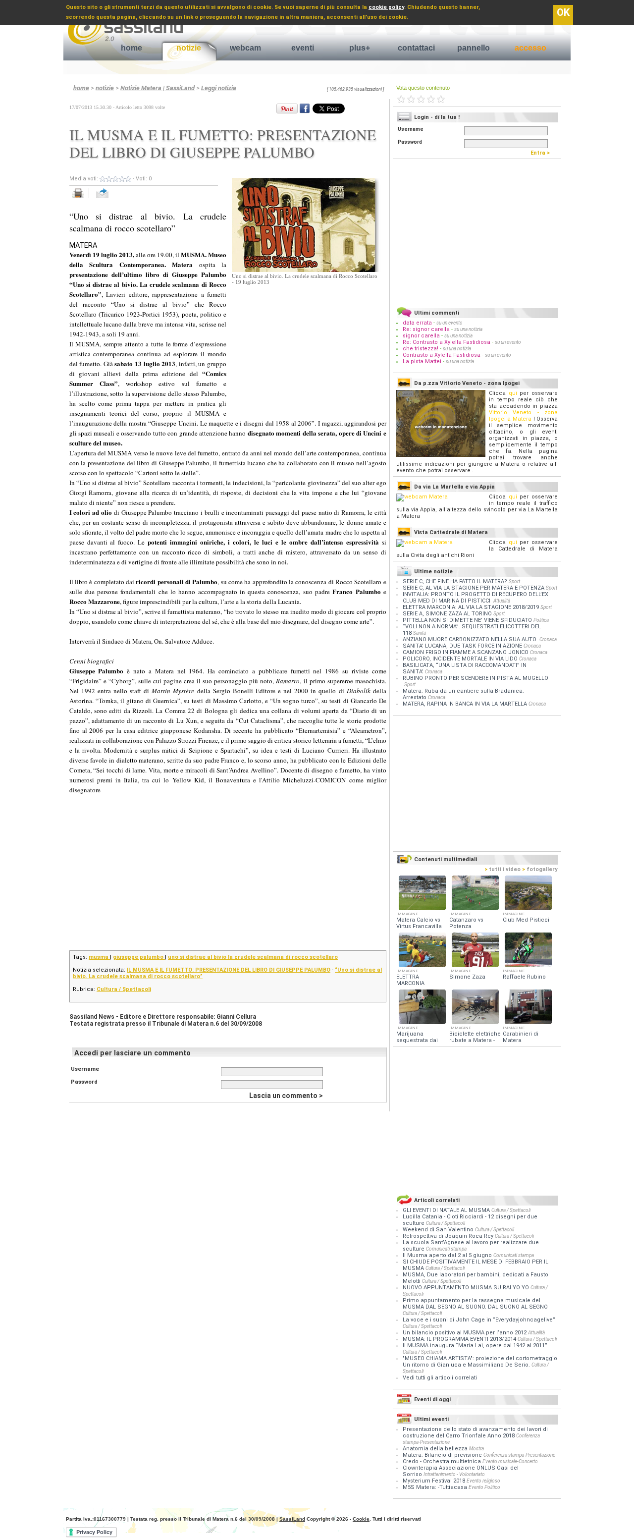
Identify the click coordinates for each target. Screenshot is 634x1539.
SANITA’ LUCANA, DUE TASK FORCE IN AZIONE (462, 646)
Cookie (361, 1519)
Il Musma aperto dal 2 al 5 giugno (448, 1255)
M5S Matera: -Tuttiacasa (435, 1487)
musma (99, 957)
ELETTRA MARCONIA (410, 980)
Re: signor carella (427, 329)
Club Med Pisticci (526, 920)
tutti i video (502, 869)
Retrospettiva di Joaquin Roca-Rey (449, 1236)
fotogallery (540, 869)
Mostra (476, 1448)
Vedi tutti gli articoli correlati (440, 1377)
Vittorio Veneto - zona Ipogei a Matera (523, 415)
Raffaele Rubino (524, 977)
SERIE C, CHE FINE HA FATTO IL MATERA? (455, 581)
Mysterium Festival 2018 (434, 1481)
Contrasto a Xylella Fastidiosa (441, 355)
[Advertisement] (306, 347)
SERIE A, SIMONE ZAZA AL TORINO (447, 613)
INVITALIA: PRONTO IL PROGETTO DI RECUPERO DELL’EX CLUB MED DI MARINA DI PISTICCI (475, 597)
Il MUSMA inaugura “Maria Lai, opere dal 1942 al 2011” (475, 1345)
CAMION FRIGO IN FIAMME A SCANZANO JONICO (465, 652)
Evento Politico (484, 1487)
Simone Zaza (467, 977)
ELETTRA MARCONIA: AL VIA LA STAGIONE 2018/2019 (471, 607)
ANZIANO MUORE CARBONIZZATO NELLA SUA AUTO (470, 639)
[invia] (112, 198)
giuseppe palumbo (139, 957)
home (131, 48)
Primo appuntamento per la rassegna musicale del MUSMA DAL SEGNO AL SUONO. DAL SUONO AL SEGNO (475, 1303)
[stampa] (81, 198)
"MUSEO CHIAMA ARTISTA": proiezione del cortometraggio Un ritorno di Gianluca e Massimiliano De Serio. (480, 1361)
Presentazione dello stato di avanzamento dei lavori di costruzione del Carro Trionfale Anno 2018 (475, 1432)
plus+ (359, 48)
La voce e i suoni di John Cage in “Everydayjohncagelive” (479, 1320)
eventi (302, 48)
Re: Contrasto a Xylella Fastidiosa (446, 342)
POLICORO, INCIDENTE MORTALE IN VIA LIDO (460, 659)
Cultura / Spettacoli (124, 989)
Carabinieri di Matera (520, 1037)
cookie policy (386, 7)
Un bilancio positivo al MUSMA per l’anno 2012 (465, 1332)
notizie (188, 48)
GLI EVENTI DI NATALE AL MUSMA (447, 1210)
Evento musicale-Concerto (510, 1461)
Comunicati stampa (446, 1249)
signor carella (422, 335)
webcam (245, 48)
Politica (541, 620)
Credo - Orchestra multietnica (442, 1461)
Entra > (542, 153)
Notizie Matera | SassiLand (157, 88)
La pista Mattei (422, 361)
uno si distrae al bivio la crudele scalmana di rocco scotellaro (253, 957)
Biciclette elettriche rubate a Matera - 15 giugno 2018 (475, 1040)
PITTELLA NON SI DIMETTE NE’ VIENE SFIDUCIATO (467, 620)
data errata (417, 323)
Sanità (419, 633)
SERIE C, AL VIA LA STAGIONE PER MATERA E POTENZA (473, 588)
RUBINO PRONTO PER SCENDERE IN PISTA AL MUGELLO (475, 678)
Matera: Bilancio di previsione (442, 1455)
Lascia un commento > (286, 1095)
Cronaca (548, 639)
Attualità (501, 601)
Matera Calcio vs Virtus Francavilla (419, 923)
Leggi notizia (218, 88)
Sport (514, 581)
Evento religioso (483, 1481)
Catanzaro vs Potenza (466, 923)
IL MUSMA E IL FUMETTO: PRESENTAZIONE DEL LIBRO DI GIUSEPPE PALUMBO (228, 970)
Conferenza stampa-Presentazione (519, 1455)
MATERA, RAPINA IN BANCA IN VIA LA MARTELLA (465, 704)
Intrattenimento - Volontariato (454, 1474)
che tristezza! (420, 348)
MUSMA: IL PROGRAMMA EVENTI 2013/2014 (460, 1339)
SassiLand (292, 1519)
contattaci (416, 48)
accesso (530, 48)
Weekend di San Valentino (439, 1229)
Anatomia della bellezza (435, 1448)
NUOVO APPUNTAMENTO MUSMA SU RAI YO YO (466, 1287)
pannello (473, 48)
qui (513, 393)
